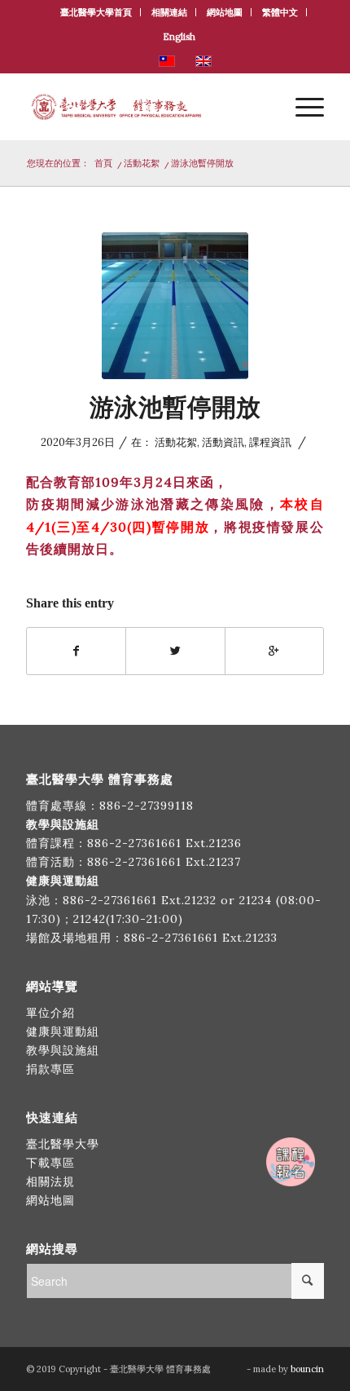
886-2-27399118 (146, 805)
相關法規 (50, 1181)
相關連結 (169, 12)
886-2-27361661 (134, 843)
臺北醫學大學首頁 (96, 12)
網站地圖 (225, 12)
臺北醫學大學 (62, 1144)
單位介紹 (50, 1012)
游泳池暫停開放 (175, 407)
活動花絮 (142, 163)
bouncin (307, 1369)
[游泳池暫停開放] (175, 305)
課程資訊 (270, 442)
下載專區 (50, 1162)
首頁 (103, 163)
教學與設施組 (64, 1050)
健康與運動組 (62, 1031)
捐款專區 (50, 1069)
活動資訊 (223, 442)
